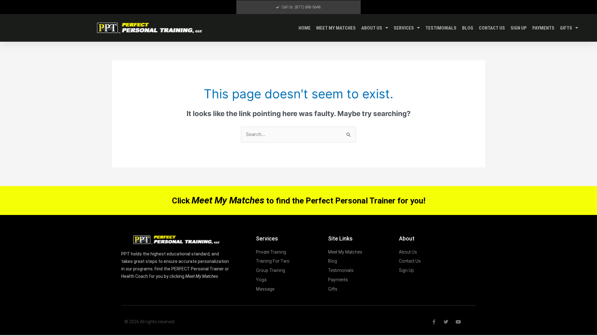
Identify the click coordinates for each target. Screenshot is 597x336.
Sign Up (519, 28)
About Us (371, 28)
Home (304, 28)
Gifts (566, 28)
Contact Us (492, 28)
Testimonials (440, 28)
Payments (543, 28)
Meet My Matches (336, 28)
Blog (467, 28)
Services (404, 28)
